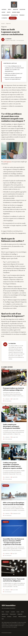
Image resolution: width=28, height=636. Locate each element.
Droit (9, 9)
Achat (3, 12)
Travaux (21, 15)
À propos (4, 18)
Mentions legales (22, 616)
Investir (15, 9)
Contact (12, 18)
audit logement (7, 161)
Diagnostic (14, 15)
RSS (3, 618)
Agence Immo (16, 12)
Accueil (4, 9)
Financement (5, 15)
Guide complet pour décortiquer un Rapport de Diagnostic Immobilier (11, 426)
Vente (9, 12)
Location (22, 9)
